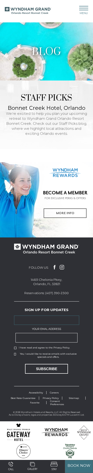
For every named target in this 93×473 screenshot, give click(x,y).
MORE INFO (65, 213)
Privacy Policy (61, 347)
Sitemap (74, 398)
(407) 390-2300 (57, 293)
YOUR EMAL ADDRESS (46, 329)
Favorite (35, 402)
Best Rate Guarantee (23, 398)
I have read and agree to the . (44, 347)
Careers (54, 392)
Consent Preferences (57, 403)
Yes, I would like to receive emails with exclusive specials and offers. (48, 355)
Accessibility (36, 392)
